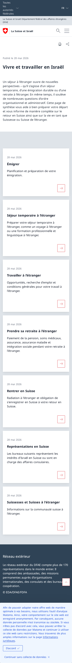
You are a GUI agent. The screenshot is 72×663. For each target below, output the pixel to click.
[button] (66, 582)
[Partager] (67, 44)
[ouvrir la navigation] (67, 30)
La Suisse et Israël (22, 31)
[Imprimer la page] (60, 44)
